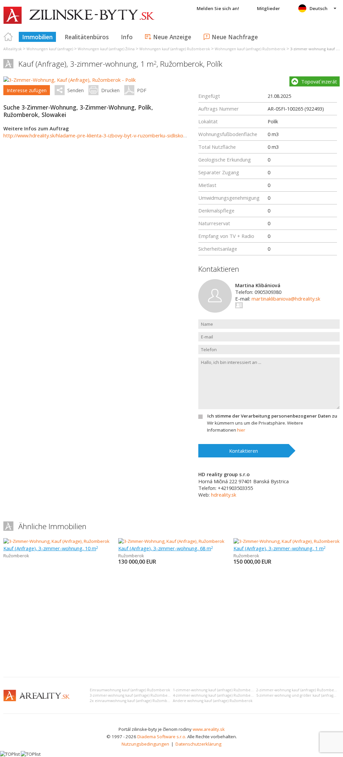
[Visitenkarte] (239, 305)
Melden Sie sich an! (218, 8)
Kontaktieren (243, 450)
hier (241, 430)
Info (127, 37)
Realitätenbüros (87, 37)
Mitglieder (268, 8)
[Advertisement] (171, 622)
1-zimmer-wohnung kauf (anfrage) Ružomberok (215, 690)
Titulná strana (8, 37)
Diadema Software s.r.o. (161, 737)
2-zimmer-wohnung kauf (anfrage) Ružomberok (298, 690)
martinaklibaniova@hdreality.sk (286, 298)
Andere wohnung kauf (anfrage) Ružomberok (213, 700)
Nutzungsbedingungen (145, 744)
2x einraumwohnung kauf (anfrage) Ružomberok (133, 700)
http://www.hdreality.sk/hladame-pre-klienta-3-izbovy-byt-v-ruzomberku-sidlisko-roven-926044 (109, 135)
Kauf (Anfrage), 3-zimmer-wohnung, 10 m (50, 548)
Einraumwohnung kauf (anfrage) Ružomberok (130, 690)
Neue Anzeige (172, 37)
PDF (141, 90)
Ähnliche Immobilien (52, 526)
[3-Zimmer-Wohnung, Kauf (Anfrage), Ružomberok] (56, 541)
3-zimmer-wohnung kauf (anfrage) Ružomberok (132, 695)
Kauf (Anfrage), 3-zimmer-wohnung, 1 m (279, 548)
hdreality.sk (223, 494)
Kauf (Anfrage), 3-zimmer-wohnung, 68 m (165, 548)
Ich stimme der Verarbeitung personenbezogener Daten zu (272, 416)
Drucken (110, 90)
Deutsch (319, 8)
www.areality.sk (209, 729)
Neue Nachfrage (235, 37)
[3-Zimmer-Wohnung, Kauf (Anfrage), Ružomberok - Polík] (69, 79)
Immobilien (37, 37)
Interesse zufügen (27, 90)
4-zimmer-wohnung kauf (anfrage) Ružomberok (215, 695)
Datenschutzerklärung (198, 744)
